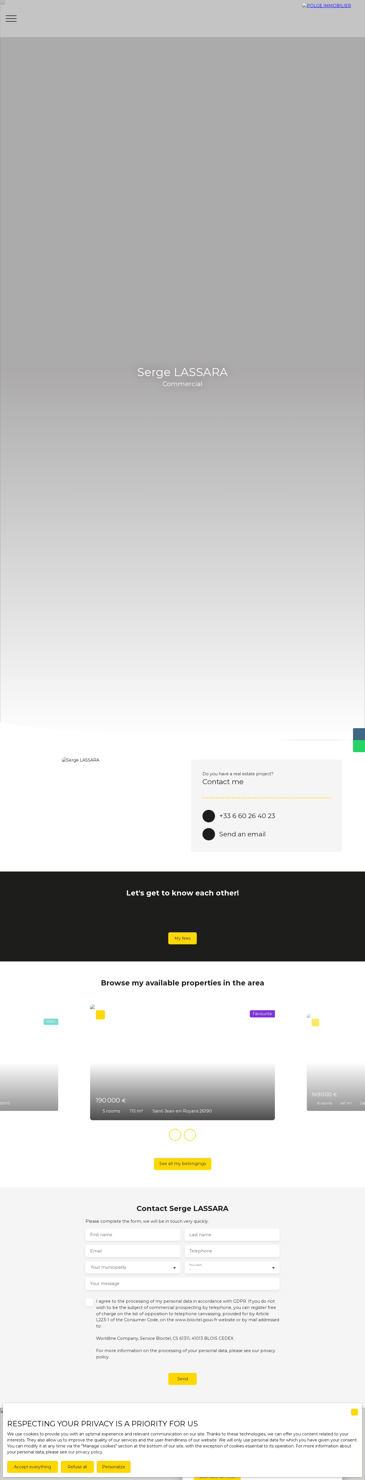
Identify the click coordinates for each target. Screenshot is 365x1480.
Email (96, 1251)
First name (101, 1234)
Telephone (200, 1251)
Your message (104, 1283)
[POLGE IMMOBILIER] (333, 18)
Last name (200, 1234)
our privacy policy (85, 1452)
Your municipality (108, 1267)
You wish (195, 1265)
